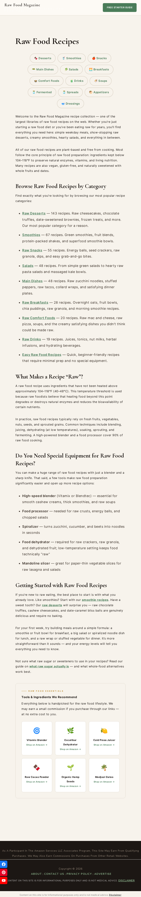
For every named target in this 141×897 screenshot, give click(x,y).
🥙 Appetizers (99, 92)
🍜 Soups (100, 81)
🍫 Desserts (42, 58)
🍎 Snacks (99, 58)
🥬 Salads (71, 69)
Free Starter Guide (120, 7)
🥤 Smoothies (71, 58)
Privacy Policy (79, 874)
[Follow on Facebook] (3, 864)
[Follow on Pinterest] (3, 872)
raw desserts (52, 605)
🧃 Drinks (76, 81)
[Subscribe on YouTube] (3, 880)
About (36, 874)
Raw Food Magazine (34, 7)
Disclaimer (126, 880)
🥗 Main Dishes (43, 69)
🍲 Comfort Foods (46, 81)
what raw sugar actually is (49, 666)
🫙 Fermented (42, 92)
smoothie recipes (95, 600)
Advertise (103, 874)
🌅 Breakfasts (99, 69)
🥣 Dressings (70, 103)
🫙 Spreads (70, 92)
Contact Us (54, 874)
